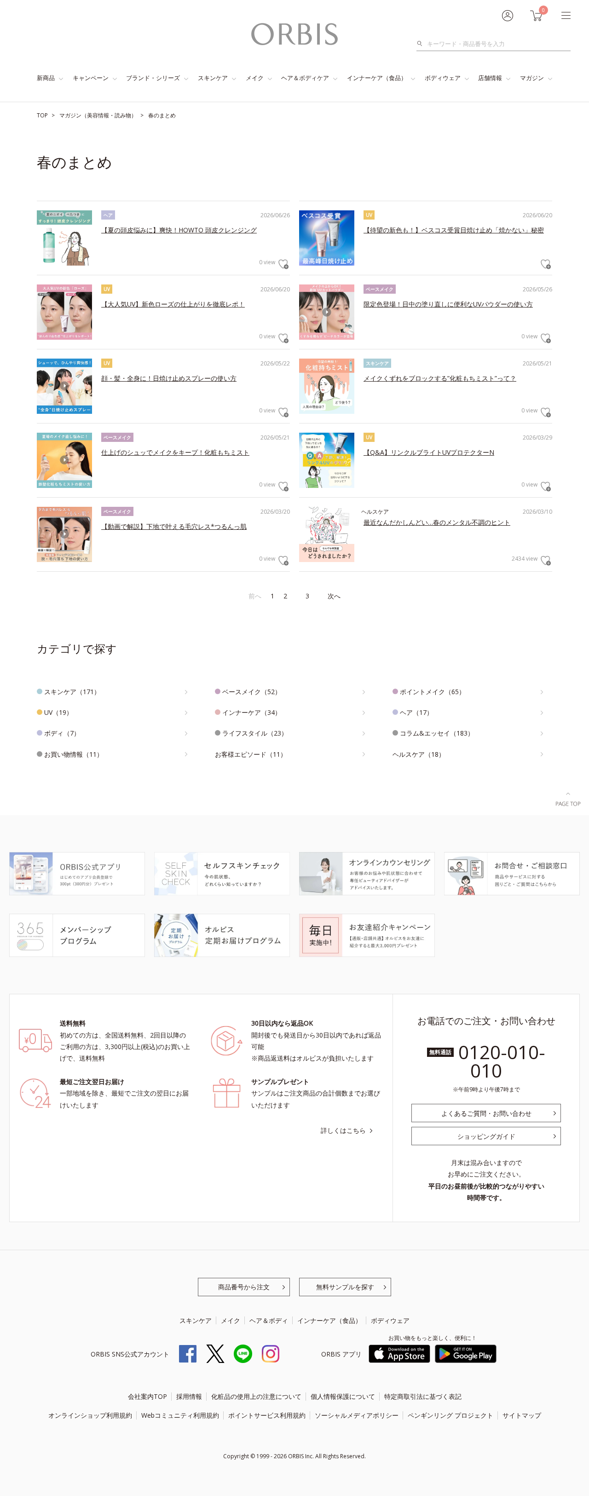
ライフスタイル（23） (255, 733)
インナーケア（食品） (377, 78)
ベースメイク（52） (251, 691)
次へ (334, 595)
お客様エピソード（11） (251, 754)
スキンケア (213, 78)
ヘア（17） (416, 712)
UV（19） (58, 712)
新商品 (46, 78)
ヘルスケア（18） (419, 754)
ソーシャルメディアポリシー (356, 1415)
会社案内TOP (147, 1396)
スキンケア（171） (72, 691)
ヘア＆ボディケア (305, 78)
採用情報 (189, 1396)
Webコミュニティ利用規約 (180, 1415)
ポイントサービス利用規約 (267, 1415)
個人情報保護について (343, 1396)
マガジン (532, 78)
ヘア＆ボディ (268, 1320)
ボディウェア (443, 78)
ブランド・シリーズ (153, 78)
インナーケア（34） (251, 712)
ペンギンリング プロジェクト (450, 1415)
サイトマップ (521, 1415)
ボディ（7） (62, 733)
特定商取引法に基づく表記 (423, 1396)
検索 (422, 43)
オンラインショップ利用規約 (90, 1415)
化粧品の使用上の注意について (256, 1396)
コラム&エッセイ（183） (437, 733)
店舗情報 (490, 78)
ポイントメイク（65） (432, 691)
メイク (255, 78)
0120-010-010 (501, 1061)
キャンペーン (91, 78)
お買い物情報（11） (73, 754)
